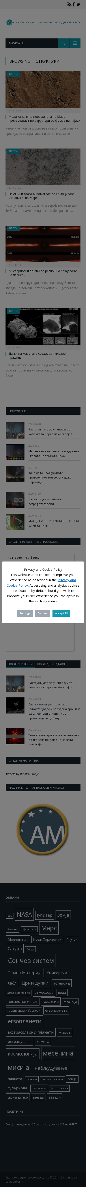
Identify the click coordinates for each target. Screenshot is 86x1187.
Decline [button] (43, 613)
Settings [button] (24, 613)
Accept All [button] (61, 613)
